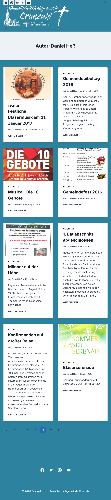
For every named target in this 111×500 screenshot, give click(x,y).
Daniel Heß (17, 129)
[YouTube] (17, 2)
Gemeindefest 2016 (82, 192)
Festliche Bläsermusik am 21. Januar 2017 (27, 117)
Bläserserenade (78, 367)
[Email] (28, 2)
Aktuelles (13, 106)
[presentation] (28, 83)
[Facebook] (5, 2)
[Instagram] (11, 2)
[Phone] (22, 2)
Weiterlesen (17, 136)
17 (26, 430)
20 (50, 430)
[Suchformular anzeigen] (105, 2)
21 (59, 430)
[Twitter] (51, 470)
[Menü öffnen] (6, 29)
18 (35, 430)
